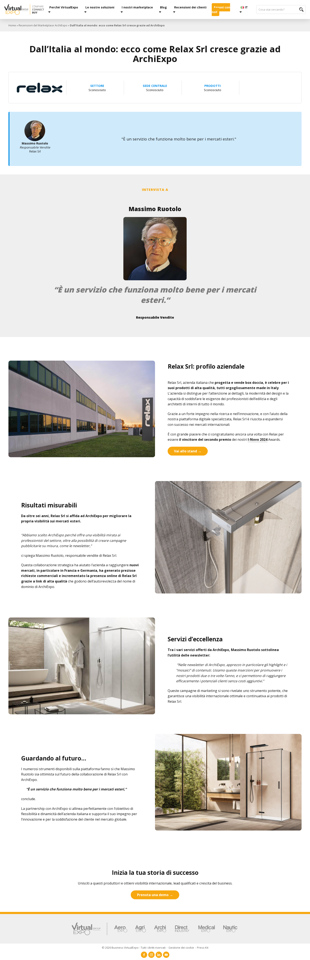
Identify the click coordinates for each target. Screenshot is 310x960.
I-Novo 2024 (257, 439)
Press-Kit (202, 947)
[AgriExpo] (140, 929)
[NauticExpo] (230, 929)
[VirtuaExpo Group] (89, 928)
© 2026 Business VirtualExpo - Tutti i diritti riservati (134, 947)
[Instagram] (151, 955)
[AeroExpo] (120, 929)
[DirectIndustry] (182, 929)
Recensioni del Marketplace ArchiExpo (43, 25)
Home (12, 25)
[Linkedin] (159, 955)
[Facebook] (144, 955)
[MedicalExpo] (206, 929)
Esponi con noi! (221, 9)
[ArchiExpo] (160, 929)
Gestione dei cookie (181, 947)
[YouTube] (166, 955)
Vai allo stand (185, 451)
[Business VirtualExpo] (24, 9)
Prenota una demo (152, 895)
